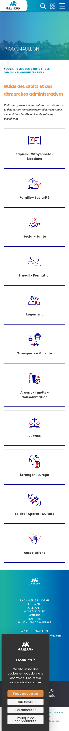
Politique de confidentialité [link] (25, 719)
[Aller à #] (43, 6)
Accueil (9, 69)
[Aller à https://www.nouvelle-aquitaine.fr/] (51, 695)
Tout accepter (25, 693)
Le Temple (34, 604)
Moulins (35, 615)
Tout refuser (25, 702)
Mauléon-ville (34, 611)
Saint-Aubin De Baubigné (34, 622)
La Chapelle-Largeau (34, 600)
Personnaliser (25, 710)
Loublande (34, 608)
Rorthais (34, 619)
